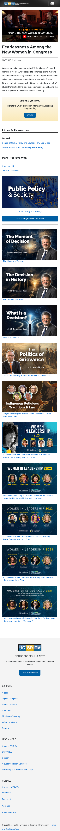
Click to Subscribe (30, 672)
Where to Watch (9, 722)
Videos (5, 693)
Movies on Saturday (11, 716)
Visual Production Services (14, 764)
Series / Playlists (9, 704)
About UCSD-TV (9, 746)
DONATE (30, 115)
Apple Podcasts (9, 812)
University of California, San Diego (17, 769)
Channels (6, 710)
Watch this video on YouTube (38, 37)
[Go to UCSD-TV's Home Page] (16, 3)
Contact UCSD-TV (10, 787)
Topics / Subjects (10, 698)
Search (5, 728)
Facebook (6, 799)
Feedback (6, 792)
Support (5, 758)
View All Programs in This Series (30, 219)
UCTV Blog (7, 752)
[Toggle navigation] (52, 3)
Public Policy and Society (30, 211)
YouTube (6, 806)
